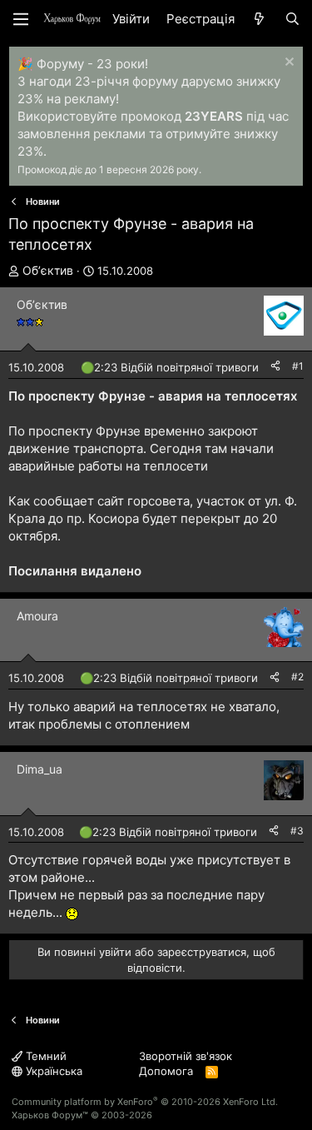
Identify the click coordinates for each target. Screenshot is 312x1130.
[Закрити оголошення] (287, 63)
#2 (297, 676)
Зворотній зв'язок (185, 1056)
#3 (297, 830)
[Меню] (20, 19)
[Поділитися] (275, 366)
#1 (298, 366)
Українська (52, 1071)
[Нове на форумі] (259, 18)
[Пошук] (292, 18)
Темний (44, 1056)
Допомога (166, 1071)
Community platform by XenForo (145, 1102)
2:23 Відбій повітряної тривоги (176, 367)
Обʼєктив (47, 270)
